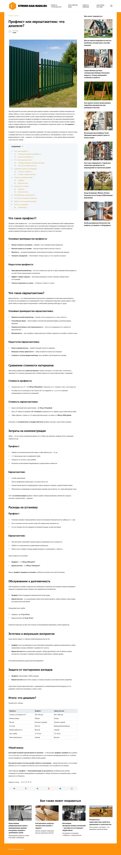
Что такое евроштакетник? (23, 160)
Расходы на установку (21, 186)
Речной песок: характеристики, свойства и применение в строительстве (100, 822)
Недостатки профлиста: (25, 157)
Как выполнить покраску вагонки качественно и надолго (44, 825)
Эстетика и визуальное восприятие (25, 198)
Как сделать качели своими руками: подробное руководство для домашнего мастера (97, 105)
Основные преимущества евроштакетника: (31, 163)
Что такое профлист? (21, 151)
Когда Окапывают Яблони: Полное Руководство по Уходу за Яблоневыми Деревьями (98, 195)
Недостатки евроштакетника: (27, 166)
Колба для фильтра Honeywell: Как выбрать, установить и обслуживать (97, 224)
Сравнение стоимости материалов (25, 169)
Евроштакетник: (23, 183)
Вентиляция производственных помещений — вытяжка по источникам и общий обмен (74, 826)
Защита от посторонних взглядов (25, 201)
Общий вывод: (22, 207)
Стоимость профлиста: (25, 171)
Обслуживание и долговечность (24, 195)
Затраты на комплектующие (23, 177)
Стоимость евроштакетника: (27, 174)
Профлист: (21, 180)
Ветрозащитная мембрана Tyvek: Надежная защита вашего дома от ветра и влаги (97, 135)
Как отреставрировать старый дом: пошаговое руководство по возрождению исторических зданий (97, 165)
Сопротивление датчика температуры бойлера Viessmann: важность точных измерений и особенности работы (97, 74)
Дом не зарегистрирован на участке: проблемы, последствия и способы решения (98, 42)
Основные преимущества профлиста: (29, 154)
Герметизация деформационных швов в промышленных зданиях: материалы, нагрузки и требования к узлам (18, 828)
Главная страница (14, 15)
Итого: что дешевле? (21, 204)
